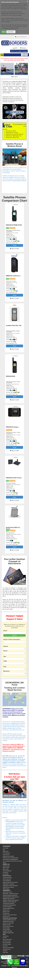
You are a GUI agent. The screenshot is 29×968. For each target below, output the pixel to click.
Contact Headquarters (7, 870)
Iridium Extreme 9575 (7, 879)
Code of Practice (6, 854)
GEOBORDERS (6, 846)
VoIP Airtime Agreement (7, 906)
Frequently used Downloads (10, 918)
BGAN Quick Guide (6, 924)
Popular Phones (7, 875)
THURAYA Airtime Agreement (8, 903)
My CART (5, 937)
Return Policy (5, 952)
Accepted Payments (7, 949)
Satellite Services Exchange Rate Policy (10, 857)
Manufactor (6, 671)
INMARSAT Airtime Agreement (9, 898)
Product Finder (6, 936)
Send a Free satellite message (19, 51)
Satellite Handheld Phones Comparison (10, 882)
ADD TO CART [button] (15, 248)
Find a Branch (5, 872)
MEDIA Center (5, 851)
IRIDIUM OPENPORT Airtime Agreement (11, 896)
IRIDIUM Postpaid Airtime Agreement (10, 895)
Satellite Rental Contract (7, 892)
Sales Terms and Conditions (8, 947)
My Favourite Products (7, 939)
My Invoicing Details (7, 942)
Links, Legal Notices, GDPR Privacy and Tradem (12, 861)
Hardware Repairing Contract (8, 908)
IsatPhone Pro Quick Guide (8, 923)
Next (26, 69)
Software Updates (6, 927)
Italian (15, 955)
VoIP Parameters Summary (8, 926)
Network (5, 646)
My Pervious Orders (7, 941)
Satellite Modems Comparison (8, 883)
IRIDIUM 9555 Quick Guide (8, 921)
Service (5, 651)
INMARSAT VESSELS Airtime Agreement (11, 900)
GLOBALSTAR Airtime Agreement (9, 905)
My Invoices (5, 945)
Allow (3, 32)
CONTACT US (6, 864)
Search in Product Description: (11, 639)
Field (4, 666)
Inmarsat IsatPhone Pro (7, 877)
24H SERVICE (5, 874)
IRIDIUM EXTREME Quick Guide (9, 919)
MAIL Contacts (6, 869)
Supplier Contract (6, 910)
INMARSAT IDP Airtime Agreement (9, 901)
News (4, 849)
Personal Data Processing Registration (10, 859)
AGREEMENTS (6, 890)
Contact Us (5, 950)
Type (4, 656)
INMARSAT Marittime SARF (8, 932)
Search (5, 630)
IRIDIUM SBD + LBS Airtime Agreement (10, 893)
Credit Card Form (6, 916)
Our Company (5, 848)
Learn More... (10, 32)
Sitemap (4, 862)
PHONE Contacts (6, 866)
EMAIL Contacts (6, 867)
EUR (15, 48)
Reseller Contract (6, 911)
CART (4, 934)
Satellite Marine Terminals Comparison (10, 885)
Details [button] (14, 245)
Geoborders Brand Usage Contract (10, 914)
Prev (2, 69)
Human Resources (6, 853)
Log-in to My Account (21, 36)
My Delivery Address (7, 944)
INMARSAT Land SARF (7, 931)
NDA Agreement (6, 913)
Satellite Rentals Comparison (8, 887)
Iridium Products (6, 888)
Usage (5, 661)
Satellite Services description (8, 856)
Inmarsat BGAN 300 (7, 880)
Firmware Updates (6, 929)
